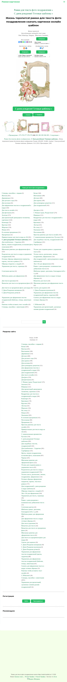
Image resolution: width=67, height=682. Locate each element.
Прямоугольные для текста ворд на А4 (15, 237)
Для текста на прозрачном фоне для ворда (16, 288)
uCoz (55, 677)
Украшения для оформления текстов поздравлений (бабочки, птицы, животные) (32, 561)
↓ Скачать (27, 115)
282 (39, 135)
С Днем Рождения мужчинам (43, 290)
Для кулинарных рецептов (42, 203)
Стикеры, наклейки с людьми (12, 193)
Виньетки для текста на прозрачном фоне (16, 283)
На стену (37, 227)
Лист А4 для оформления (42, 264)
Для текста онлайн (8, 210)
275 (20, 135)
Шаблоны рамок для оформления (13, 276)
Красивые (37, 222)
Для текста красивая (9, 281)
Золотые (4, 215)
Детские (36, 198)
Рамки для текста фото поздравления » (33, 10)
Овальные (37, 230)
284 (45, 135)
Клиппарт (5, 222)
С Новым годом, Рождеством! (44, 213)
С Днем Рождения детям (10, 293)
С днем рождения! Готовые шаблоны (44, 139)
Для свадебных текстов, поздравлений (47, 239)
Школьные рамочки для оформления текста (48, 283)
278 (28, 135)
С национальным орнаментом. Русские (47, 237)
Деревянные (6, 198)
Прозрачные (6, 235)
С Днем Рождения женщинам (12, 290)
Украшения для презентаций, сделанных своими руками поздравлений (31, 584)
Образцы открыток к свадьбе (11, 264)
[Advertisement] (33, 165)
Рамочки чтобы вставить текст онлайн (15, 304)
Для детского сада (8, 200)
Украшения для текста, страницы (13, 266)
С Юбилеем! (38, 304)
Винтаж (4, 195)
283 (42, 135)
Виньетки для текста (41, 281)
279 (31, 135)
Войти (26, 601)
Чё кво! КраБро (30, 676)
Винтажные (37, 195)
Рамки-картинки (11, 2)
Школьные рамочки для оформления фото (16, 249)
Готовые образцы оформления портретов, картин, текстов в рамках (31, 481)
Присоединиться (38, 601)
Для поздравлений (40, 205)
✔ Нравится (38, 115)
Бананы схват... (19, 676)
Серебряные (38, 242)
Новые (4, 230)
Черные (36, 244)
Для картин (37, 200)
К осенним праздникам (9, 232)
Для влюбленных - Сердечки (11, 242)
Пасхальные (38, 232)
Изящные (37, 215)
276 (23, 135)
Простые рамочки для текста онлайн (46, 235)
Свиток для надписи (40, 288)
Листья (36, 225)
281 (37, 135)
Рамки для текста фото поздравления (17, 139)
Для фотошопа (7, 213)
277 (25, 135)
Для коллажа (6, 203)
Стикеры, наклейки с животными (13, 307)
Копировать (42, 39)
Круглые (5, 225)
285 (48, 135)
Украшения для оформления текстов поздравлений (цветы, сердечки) (31, 554)
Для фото (37, 210)
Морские (5, 227)
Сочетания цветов (8, 271)
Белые (36, 193)
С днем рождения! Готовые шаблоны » (33, 13)
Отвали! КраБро (40, 676)
